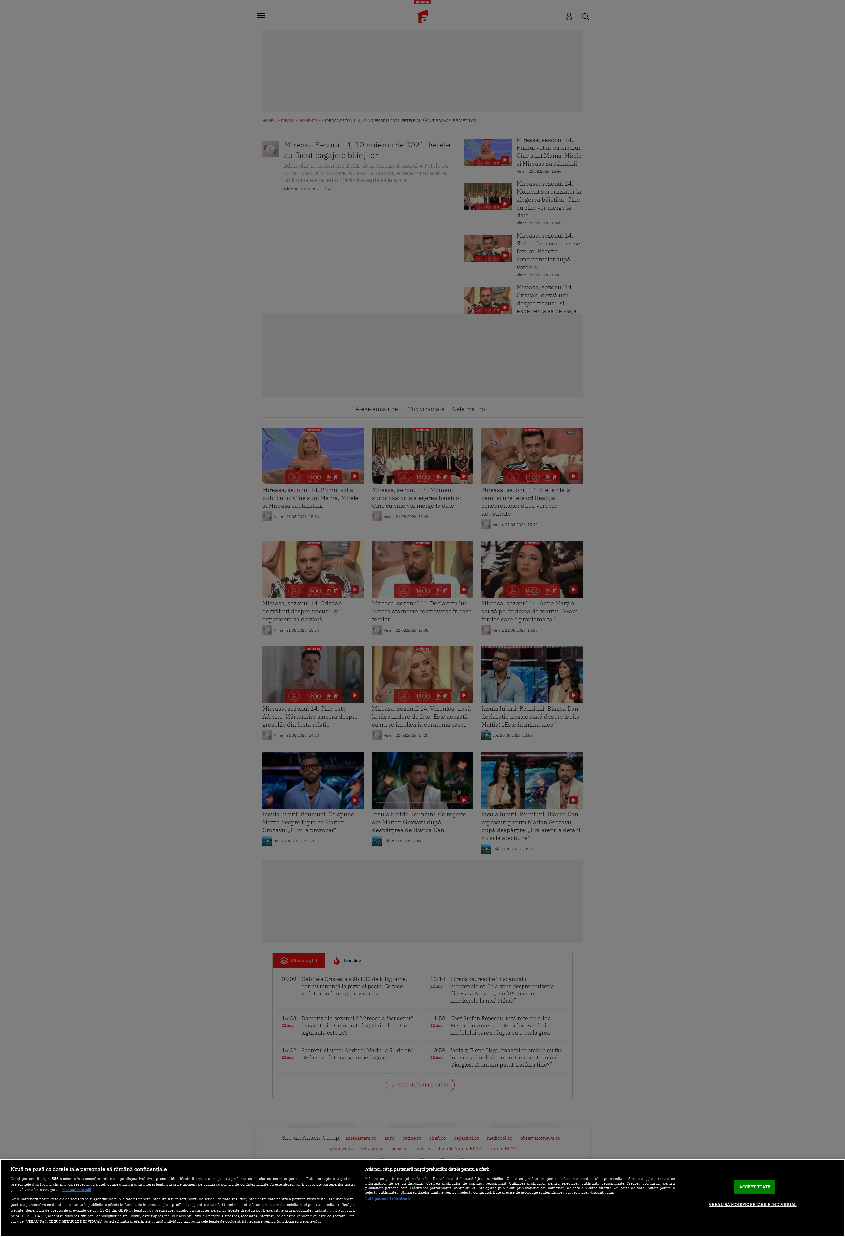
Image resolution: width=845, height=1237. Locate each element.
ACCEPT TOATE (755, 1186)
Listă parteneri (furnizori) (387, 1198)
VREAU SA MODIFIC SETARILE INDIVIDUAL (753, 1204)
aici (332, 1210)
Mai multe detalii (76, 1190)
